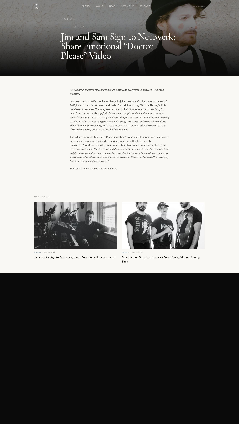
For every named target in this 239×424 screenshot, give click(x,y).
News (112, 6)
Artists (86, 6)
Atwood (89, 109)
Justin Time (127, 6)
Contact (144, 6)
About (100, 6)
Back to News (70, 19)
